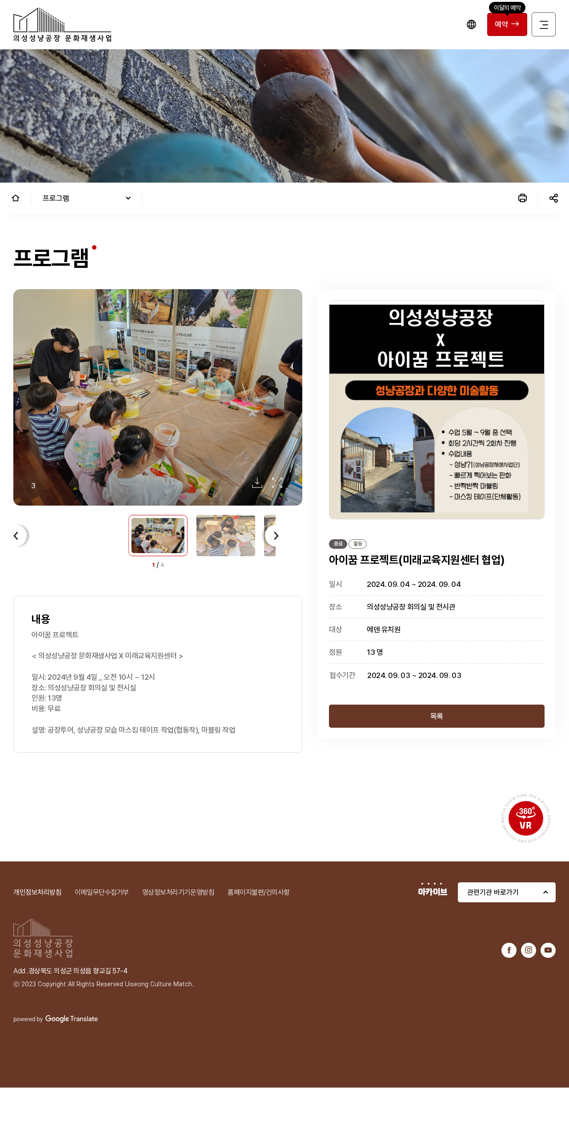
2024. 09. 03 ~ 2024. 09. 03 (414, 675)
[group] (157, 397)
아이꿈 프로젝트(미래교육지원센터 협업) (417, 559)
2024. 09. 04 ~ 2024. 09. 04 (414, 584)
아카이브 (433, 892)
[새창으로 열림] (509, 950)
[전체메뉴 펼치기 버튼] (544, 24)
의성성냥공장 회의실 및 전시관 (411, 606)
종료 (338, 544)
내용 (41, 619)
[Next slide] (273, 535)
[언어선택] (471, 24)
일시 (335, 584)
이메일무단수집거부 (102, 892)
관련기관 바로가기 (493, 892)
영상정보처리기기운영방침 (178, 892)
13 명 (375, 652)
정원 (335, 652)
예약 (501, 24)
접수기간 (342, 675)
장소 (335, 606)
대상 (335, 629)
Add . (20, 971)
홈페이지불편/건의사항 (259, 892)
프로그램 (56, 198)
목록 (436, 716)
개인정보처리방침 (37, 892)
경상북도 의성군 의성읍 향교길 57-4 (78, 971)
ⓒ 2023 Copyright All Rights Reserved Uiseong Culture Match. (103, 984)
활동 (357, 544)
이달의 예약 (507, 7)
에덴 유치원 (384, 629)
